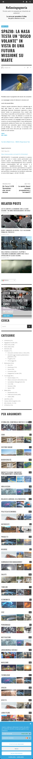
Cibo (9, 365)
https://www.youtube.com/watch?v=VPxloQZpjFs (14, 154)
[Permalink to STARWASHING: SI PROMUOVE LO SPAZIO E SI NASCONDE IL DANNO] (27, 693)
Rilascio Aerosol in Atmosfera (16, 380)
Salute (9, 396)
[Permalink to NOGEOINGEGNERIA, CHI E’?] (8, 529)
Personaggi (11, 361)
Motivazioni (7, 363)
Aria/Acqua (11, 367)
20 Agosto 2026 (5, 257)
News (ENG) (7, 347)
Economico (11, 371)
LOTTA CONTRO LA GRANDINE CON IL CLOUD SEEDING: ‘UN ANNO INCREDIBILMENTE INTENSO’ (16, 210)
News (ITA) (5, 26)
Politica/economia (13, 394)
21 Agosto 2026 (5, 234)
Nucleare (10, 386)
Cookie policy (12, 757)
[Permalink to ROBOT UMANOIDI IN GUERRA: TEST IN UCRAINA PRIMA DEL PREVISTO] (16, 243)
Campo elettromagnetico (11, 401)
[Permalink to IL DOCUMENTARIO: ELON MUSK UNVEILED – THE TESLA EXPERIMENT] (27, 718)
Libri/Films (7, 399)
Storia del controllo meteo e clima (17, 353)
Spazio (9, 388)
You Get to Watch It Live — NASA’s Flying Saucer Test (15, 142)
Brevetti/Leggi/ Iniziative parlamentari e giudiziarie (11, 473)
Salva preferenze (17, 753)
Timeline (6, 351)
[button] (30, 724)
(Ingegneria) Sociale (13, 373)
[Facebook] (23, 1)
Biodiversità (11, 392)
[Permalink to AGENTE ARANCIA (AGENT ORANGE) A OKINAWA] (8, 580)
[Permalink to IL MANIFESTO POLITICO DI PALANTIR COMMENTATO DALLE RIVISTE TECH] (27, 655)
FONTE (3, 133)
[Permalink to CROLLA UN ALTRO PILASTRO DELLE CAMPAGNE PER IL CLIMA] (27, 617)
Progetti (10, 358)
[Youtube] (26, 1)
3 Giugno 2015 (7, 68)
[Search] (3, 1)
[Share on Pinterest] (30, 67)
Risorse (10, 369)
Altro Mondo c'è (8, 403)
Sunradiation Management (15, 382)
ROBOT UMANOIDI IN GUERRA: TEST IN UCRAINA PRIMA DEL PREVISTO (16, 231)
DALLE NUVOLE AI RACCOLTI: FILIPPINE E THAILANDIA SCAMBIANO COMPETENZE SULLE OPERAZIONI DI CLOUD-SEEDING (15, 254)
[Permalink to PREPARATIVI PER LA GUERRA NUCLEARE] (8, 668)
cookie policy (20, 757)
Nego (16, 749)
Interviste (6, 349)
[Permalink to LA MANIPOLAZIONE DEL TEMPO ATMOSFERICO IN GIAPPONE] (20, 427)
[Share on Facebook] (25, 67)
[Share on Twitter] (27, 67)
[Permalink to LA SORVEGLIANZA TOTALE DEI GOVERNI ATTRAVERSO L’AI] (20, 655)
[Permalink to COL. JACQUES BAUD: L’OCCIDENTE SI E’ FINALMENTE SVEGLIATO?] (20, 529)
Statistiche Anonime (16, 744)
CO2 (9, 384)
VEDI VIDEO (4, 135)
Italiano (6, 280)
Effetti (5, 390)
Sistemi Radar (11, 378)
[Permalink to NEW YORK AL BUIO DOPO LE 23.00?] (20, 605)
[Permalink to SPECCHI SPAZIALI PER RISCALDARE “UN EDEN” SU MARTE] (20, 680)
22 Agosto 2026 (5, 213)
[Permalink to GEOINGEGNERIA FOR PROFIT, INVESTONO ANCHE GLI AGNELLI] (27, 605)
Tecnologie (7, 376)
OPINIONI (7, 340)
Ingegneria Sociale (9, 342)
